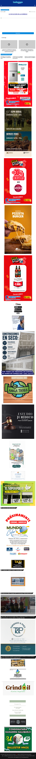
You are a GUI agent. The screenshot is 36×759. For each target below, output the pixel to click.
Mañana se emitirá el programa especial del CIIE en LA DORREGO (30, 57)
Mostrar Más (18, 33)
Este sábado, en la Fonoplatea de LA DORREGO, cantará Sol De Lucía (6, 57)
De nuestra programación (7, 7)
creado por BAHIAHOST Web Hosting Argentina (24, 754)
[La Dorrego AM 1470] (18, 2)
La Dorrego (2, 11)
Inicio (2, 7)
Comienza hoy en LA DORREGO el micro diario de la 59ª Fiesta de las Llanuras (18, 57)
